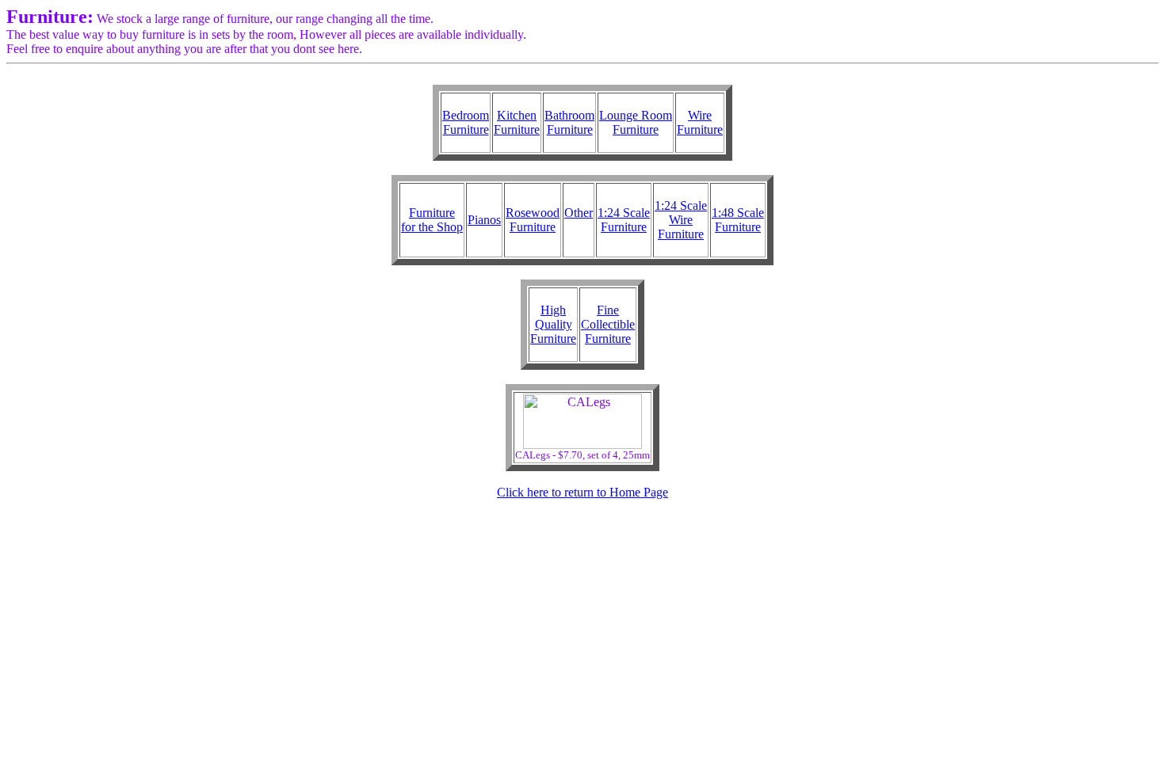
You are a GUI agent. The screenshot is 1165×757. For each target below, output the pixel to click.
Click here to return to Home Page (582, 492)
